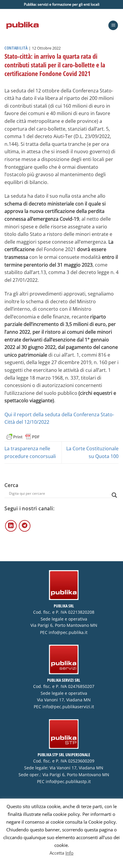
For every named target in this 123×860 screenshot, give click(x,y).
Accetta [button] (57, 853)
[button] (113, 25)
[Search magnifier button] (114, 495)
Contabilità (15, 48)
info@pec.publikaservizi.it (68, 706)
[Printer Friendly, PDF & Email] (22, 436)
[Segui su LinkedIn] (11, 526)
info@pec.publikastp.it (68, 781)
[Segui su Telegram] (24, 526)
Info (69, 853)
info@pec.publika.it (68, 632)
